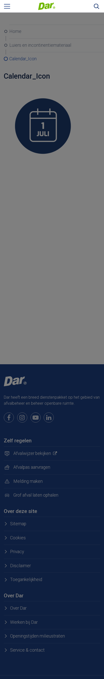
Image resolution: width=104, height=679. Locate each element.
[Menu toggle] (7, 6)
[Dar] (46, 6)
